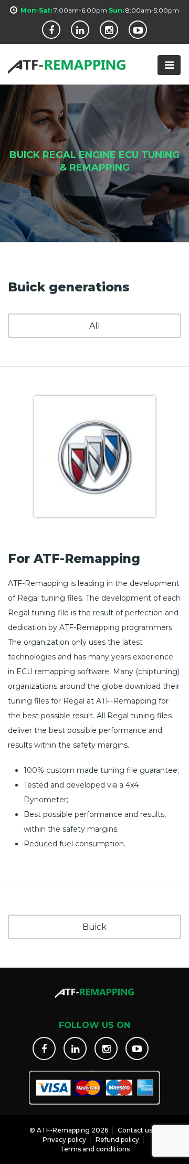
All (94, 326)
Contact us (135, 1130)
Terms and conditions (95, 1149)
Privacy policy (64, 1140)
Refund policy (117, 1140)
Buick (94, 927)
